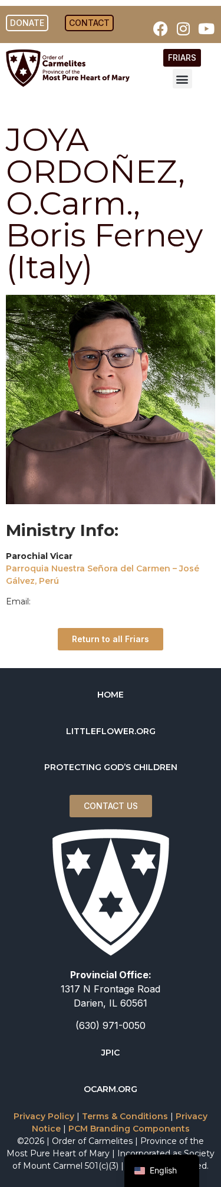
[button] (182, 78)
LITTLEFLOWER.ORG (111, 731)
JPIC (110, 1052)
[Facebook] (160, 28)
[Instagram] (183, 28)
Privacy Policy (44, 1116)
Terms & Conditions (125, 1116)
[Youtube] (206, 28)
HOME (110, 694)
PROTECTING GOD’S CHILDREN (110, 767)
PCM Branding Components (129, 1128)
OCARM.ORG (110, 1089)
